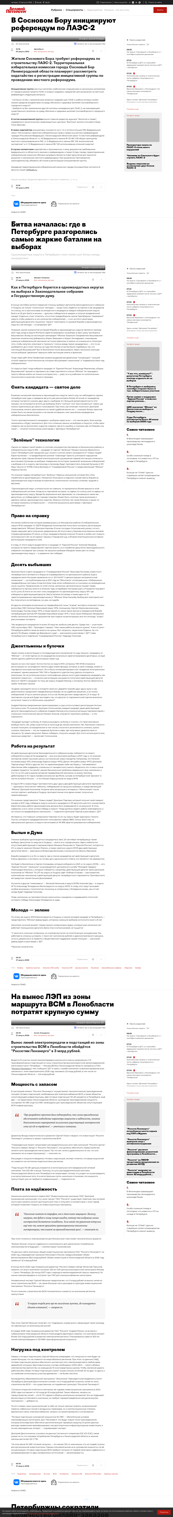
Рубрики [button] (57, 9)
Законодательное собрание (111, 968)
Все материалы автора (44, 51)
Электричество (35, 1474)
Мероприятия (94, 10)
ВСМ (55, 1474)
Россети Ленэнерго (21, 1068)
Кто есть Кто (122, 10)
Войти (160, 10)
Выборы (138, 968)
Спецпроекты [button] (75, 9)
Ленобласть (64, 1474)
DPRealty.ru (31, 170)
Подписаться (105, 2)
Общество (128, 968)
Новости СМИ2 (18, 212)
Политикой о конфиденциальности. (43, 1513)
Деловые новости (81, 968)
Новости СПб (67, 968)
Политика (95, 968)
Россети (47, 1474)
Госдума (20, 968)
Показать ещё (133, 109)
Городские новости (33, 968)
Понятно (164, 1512)
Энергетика (21, 1474)
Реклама (109, 10)
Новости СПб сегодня (51, 968)
